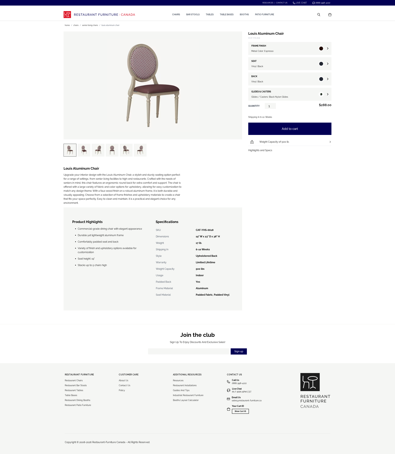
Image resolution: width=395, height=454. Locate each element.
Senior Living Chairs (90, 25)
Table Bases (227, 14)
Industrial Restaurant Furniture (188, 395)
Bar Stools (193, 14)
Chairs (176, 14)
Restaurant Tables (74, 390)
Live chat (301, 3)
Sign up (238, 351)
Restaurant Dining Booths (77, 400)
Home (67, 25)
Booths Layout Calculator (186, 400)
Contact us (281, 3)
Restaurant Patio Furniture (78, 405)
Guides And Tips (181, 390)
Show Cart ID (240, 411)
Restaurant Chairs (74, 380)
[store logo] (99, 14)
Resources (267, 3)
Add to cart (290, 129)
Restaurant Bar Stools (76, 385)
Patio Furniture (264, 14)
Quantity (254, 106)
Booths (244, 14)
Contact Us (124, 385)
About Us (123, 380)
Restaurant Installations (185, 385)
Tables (210, 14)
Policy (122, 390)
